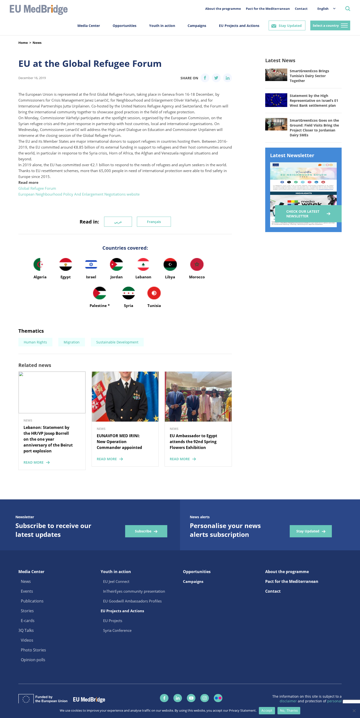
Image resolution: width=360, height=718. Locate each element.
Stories (27, 610)
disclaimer (289, 701)
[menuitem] (324, 8)
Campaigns (197, 25)
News (37, 42)
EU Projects (112, 620)
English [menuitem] (323, 8)
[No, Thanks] (353, 710)
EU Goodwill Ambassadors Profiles (132, 601)
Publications (32, 601)
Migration (72, 342)
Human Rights (35, 342)
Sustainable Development (117, 342)
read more (34, 462)
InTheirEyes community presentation (134, 591)
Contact (301, 8)
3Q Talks (26, 630)
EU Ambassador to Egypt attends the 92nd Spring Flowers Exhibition (193, 441)
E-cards (28, 620)
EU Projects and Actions (239, 25)
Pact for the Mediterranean (268, 8)
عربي (118, 221)
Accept (267, 710)
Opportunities (124, 25)
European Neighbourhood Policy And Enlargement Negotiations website (79, 194)
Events (27, 591)
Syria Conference (117, 630)
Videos (27, 640)
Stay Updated (290, 25)
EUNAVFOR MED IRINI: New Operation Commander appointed (119, 441)
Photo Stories (33, 650)
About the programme (223, 8)
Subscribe (143, 531)
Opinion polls (33, 659)
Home (23, 42)
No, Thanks (289, 710)
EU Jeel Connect (116, 581)
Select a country (326, 25)
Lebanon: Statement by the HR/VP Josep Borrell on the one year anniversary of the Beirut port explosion (48, 439)
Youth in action (162, 25)
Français (154, 221)
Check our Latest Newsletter (302, 213)
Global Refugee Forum (37, 188)
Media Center (88, 25)
